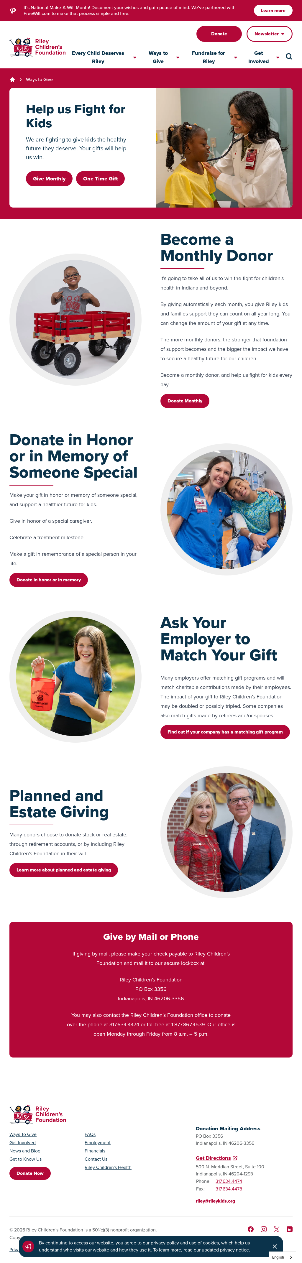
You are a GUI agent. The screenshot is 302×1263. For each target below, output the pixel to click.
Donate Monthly (185, 400)
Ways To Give (23, 1134)
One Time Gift (100, 178)
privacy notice (234, 1249)
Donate (219, 33)
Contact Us (96, 1159)
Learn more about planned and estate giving (64, 869)
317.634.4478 (229, 1188)
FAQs (90, 1134)
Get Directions (213, 1158)
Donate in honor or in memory (49, 579)
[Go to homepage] (37, 47)
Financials (95, 1151)
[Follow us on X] (277, 1229)
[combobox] (282, 1257)
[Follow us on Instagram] (264, 1229)
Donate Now (30, 1173)
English (278, 1257)
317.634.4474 (229, 1181)
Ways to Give (39, 79)
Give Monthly (49, 178)
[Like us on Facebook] (251, 1229)
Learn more (273, 10)
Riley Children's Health (108, 1167)
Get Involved (22, 1143)
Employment (98, 1143)
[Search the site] (289, 56)
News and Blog (24, 1151)
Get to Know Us (25, 1159)
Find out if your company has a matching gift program (225, 731)
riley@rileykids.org (215, 1201)
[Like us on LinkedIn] (290, 1229)
